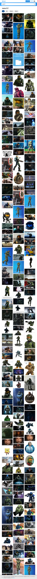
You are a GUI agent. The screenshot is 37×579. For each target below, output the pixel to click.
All (3, 11)
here (13, 577)
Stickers (11, 11)
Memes (16, 11)
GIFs (7, 11)
